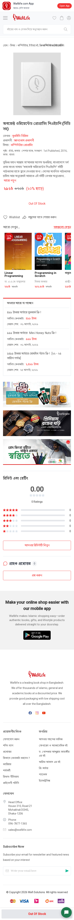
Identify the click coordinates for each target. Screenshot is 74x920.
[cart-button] (62, 18)
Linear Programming (14, 274)
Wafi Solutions (36, 892)
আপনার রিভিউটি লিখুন (37, 545)
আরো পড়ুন (10, 180)
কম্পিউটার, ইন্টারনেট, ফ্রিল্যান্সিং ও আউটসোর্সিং (29, 45)
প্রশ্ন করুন (37, 575)
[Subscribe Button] (67, 871)
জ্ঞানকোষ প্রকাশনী (24, 140)
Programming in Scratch (45, 274)
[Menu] (5, 18)
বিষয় (12, 45)
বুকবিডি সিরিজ (20, 136)
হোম (5, 45)
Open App (64, 6)
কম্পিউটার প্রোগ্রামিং (53, 45)
